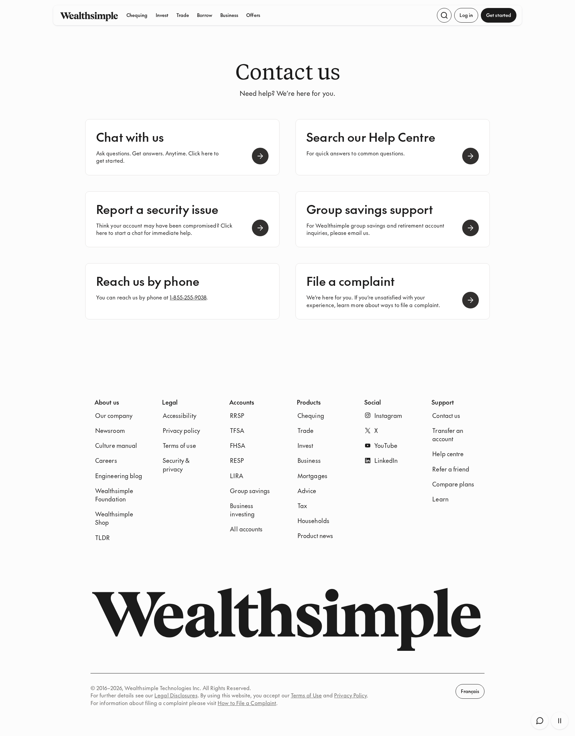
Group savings (250, 490)
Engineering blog (118, 475)
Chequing (137, 15)
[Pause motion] (559, 720)
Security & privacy (176, 464)
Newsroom (110, 430)
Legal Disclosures (175, 695)
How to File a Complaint (247, 702)
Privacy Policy (350, 695)
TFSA (237, 430)
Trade (182, 15)
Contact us (446, 415)
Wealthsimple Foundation (114, 494)
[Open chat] (539, 720)
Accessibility (179, 415)
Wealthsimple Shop (114, 518)
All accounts (246, 529)
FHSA (237, 445)
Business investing (242, 509)
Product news (315, 535)
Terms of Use (306, 695)
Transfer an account (447, 434)
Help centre (448, 454)
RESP (237, 460)
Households (313, 520)
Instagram (388, 415)
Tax (302, 505)
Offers (253, 15)
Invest (162, 15)
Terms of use (179, 445)
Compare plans (453, 484)
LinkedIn (386, 460)
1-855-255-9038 (188, 297)
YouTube (386, 445)
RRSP (237, 415)
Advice (306, 490)
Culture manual (116, 445)
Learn (440, 499)
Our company (113, 415)
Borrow (204, 15)
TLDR (102, 537)
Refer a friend (450, 469)
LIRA (236, 475)
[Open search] (444, 15)
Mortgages (312, 475)
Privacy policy (181, 430)
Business (229, 15)
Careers (106, 460)
